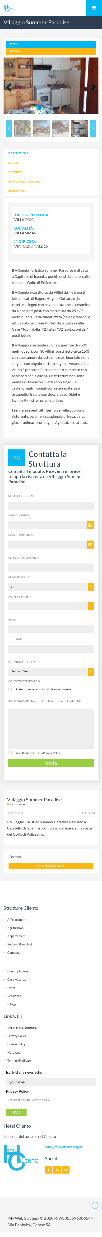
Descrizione (18, 153)
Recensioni (17, 191)
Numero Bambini (20, 596)
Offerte (15, 172)
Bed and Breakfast (19, 944)
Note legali (14, 1052)
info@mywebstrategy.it (64, 1147)
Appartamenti (16, 936)
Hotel (11, 988)
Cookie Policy (16, 1044)
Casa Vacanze (16, 979)
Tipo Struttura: (32, 215)
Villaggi (12, 1004)
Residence (14, 996)
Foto (14, 44)
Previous (10, 88)
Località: (24, 228)
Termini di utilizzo (19, 1060)
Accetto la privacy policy (29, 1100)
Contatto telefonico (24, 681)
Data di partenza (20, 534)
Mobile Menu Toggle (94, 8)
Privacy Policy (51, 753)
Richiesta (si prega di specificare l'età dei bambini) (44, 700)
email (12, 619)
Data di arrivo (18, 515)
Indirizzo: (25, 241)
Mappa (15, 51)
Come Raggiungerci (24, 181)
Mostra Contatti (51, 865)
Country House (17, 971)
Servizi (14, 162)
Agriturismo (15, 928)
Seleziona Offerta (21, 661)
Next (91, 88)
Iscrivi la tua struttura (22, 1028)
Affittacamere (16, 920)
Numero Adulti (19, 577)
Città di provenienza (23, 557)
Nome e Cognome (21, 495)
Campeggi (14, 952)
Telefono (15, 638)
